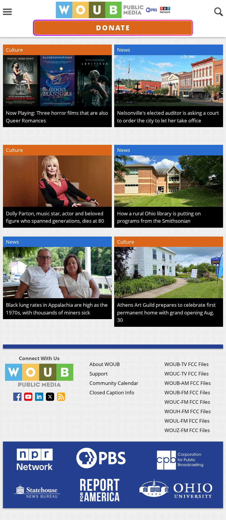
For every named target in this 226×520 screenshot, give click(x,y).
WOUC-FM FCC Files (187, 401)
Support (98, 373)
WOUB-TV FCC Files (186, 364)
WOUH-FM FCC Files (187, 411)
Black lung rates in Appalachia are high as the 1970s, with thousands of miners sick (57, 308)
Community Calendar (113, 383)
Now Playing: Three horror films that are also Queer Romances (57, 116)
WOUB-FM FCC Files (187, 392)
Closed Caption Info (111, 392)
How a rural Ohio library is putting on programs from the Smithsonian (159, 217)
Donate (113, 27)
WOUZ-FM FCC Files (187, 430)
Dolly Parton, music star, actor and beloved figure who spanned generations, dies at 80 (55, 217)
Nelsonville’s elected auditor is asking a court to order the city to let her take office (168, 116)
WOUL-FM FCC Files (187, 420)
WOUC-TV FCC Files (186, 373)
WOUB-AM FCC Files (187, 383)
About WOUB (104, 364)
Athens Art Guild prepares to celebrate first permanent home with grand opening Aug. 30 (166, 312)
